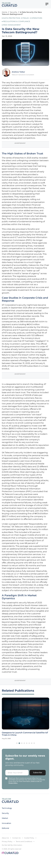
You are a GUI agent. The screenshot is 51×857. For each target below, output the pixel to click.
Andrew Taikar (18, 72)
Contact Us (16, 838)
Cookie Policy (29, 838)
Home (4, 12)
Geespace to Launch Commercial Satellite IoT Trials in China (25, 733)
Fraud (25, 18)
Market (5, 818)
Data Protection (11, 18)
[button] (17, 743)
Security (13, 12)
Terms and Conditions (24, 841)
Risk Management (12, 25)
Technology (7, 808)
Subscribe (37, 772)
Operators (36, 18)
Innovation (6, 823)
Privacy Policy (7, 841)
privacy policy (13, 783)
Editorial (5, 828)
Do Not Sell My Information (12, 845)
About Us (5, 838)
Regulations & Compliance (16, 21)
